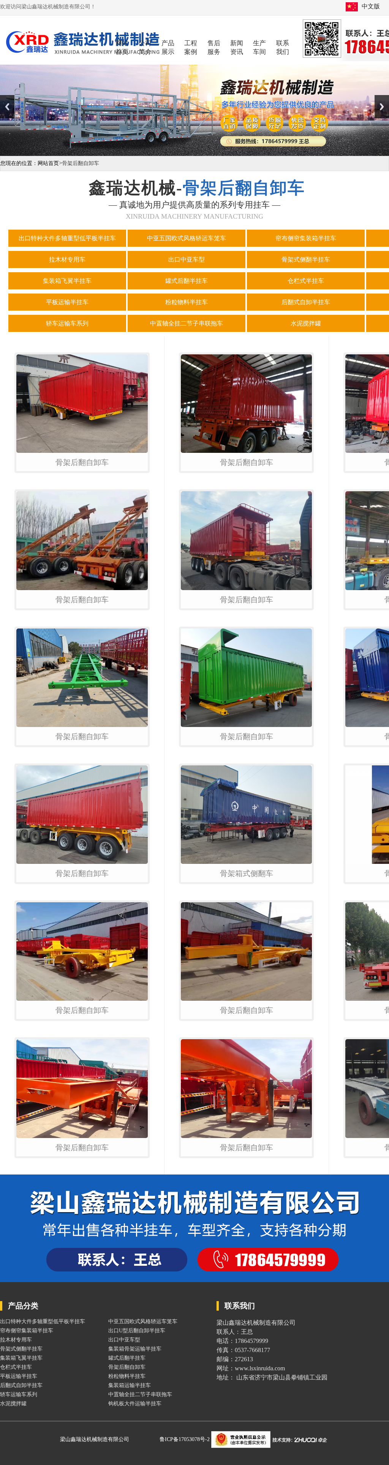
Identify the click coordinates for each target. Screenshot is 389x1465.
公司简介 (145, 48)
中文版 (371, 6)
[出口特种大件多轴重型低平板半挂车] (68, 248)
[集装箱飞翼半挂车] (68, 290)
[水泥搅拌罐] (306, 333)
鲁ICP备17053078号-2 (185, 1439)
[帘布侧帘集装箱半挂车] (306, 248)
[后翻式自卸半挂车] (306, 311)
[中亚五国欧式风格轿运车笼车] (187, 248)
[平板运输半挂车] (68, 311)
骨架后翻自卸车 (82, 463)
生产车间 (259, 48)
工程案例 (190, 48)
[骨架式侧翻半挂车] (306, 269)
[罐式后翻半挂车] (187, 290)
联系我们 (282, 48)
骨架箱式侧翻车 (246, 874)
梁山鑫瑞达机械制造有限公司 (94, 1439)
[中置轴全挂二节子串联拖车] (187, 333)
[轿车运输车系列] (68, 333)
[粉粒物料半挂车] (187, 311)
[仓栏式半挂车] (306, 290)
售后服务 (213, 48)
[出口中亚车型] (187, 269)
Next (382, 106)
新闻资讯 (236, 48)
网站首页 (121, 48)
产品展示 (167, 48)
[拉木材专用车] (68, 269)
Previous (7, 106)
